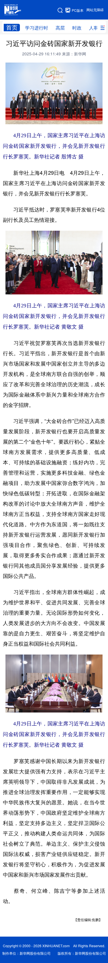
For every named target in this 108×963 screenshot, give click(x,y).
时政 (77, 28)
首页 (12, 27)
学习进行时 (36, 28)
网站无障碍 (95, 10)
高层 (60, 28)
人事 (93, 28)
